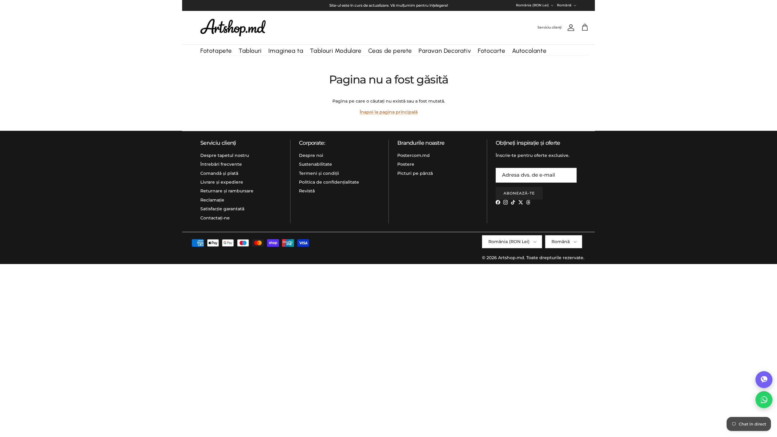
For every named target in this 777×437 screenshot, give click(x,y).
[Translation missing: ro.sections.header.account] (570, 28)
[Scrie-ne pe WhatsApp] (763, 399)
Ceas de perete (390, 50)
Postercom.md (413, 155)
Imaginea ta (286, 50)
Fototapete (216, 50)
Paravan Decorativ (445, 50)
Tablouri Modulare (335, 50)
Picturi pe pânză (415, 173)
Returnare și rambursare (226, 191)
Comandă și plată (219, 173)
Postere (405, 164)
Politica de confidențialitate (329, 182)
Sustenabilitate (315, 164)
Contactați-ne (215, 218)
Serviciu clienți (550, 27)
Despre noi (311, 155)
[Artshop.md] (233, 27)
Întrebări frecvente (221, 164)
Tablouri (250, 50)
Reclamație (212, 200)
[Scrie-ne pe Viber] (763, 379)
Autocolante (529, 50)
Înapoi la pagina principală (389, 112)
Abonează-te (519, 193)
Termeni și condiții (319, 173)
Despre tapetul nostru (224, 155)
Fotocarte (491, 50)
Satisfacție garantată (222, 209)
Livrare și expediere (221, 182)
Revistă (307, 191)
